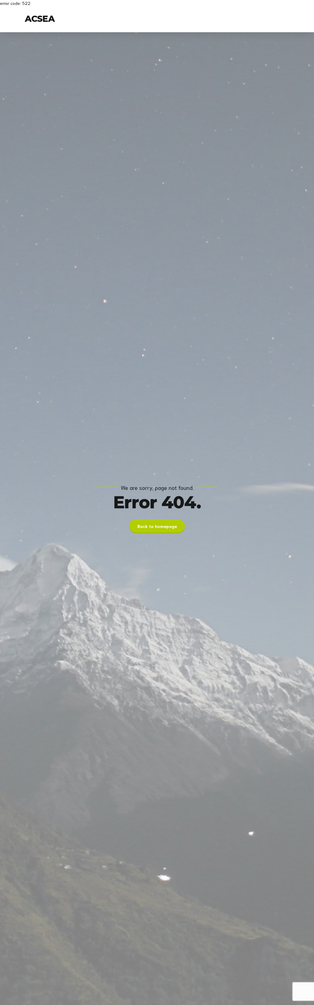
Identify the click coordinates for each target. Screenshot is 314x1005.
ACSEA (40, 19)
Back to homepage (157, 526)
